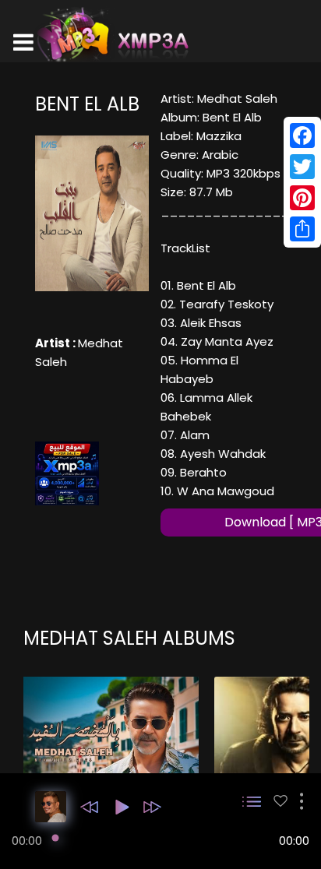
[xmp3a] (111, 34)
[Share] (302, 229)
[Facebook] (302, 135)
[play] (280, 801)
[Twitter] (302, 166)
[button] (89, 807)
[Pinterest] (302, 197)
